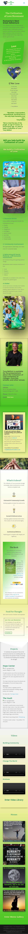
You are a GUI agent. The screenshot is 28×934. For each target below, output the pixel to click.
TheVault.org (22, 717)
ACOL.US (14, 438)
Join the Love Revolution (13, 620)
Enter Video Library (14, 799)
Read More (8, 632)
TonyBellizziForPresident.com (14, 932)
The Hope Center (14, 694)
